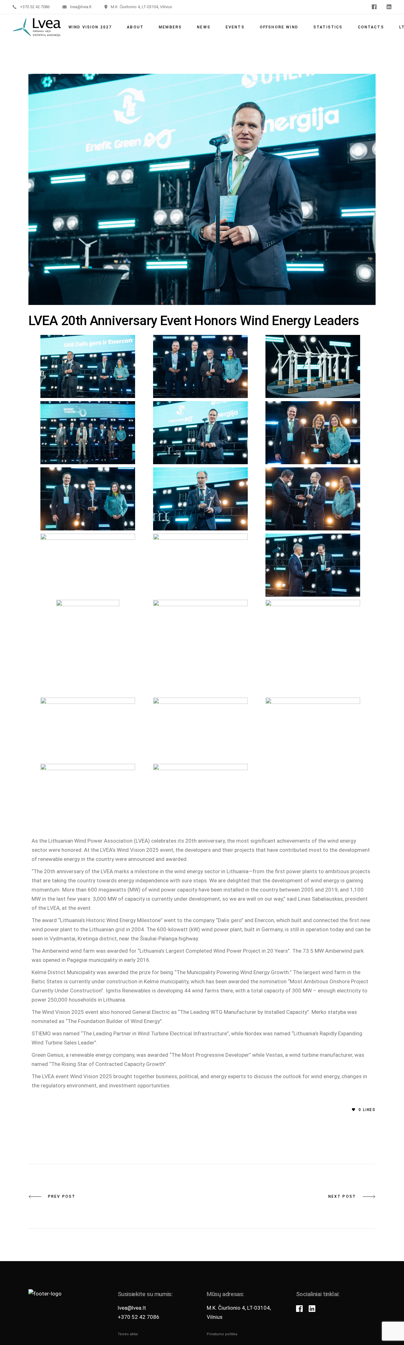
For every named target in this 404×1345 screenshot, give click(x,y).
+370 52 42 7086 (138, 1317)
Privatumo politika (222, 1334)
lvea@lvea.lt (132, 1308)
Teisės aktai (128, 1334)
